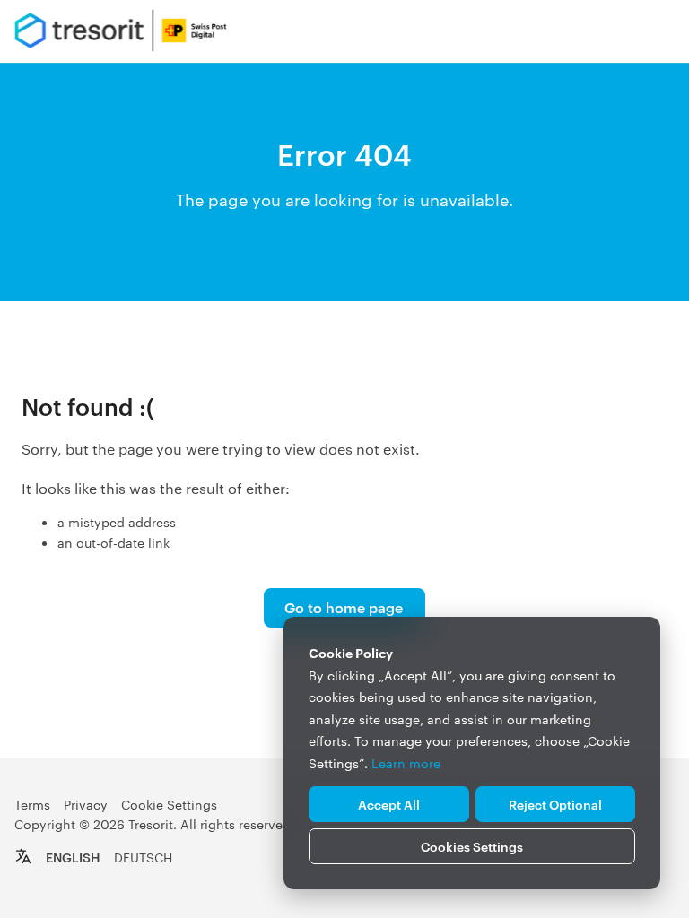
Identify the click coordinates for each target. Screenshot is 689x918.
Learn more (405, 763)
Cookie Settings (169, 804)
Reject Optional (555, 803)
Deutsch (143, 857)
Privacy (86, 804)
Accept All (389, 803)
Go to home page (343, 607)
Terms (32, 804)
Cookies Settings (472, 845)
